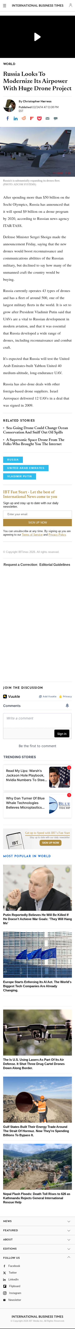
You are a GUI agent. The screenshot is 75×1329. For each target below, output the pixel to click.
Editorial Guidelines (54, 564)
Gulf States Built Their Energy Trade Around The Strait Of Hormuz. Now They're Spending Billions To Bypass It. (36, 1131)
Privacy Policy (57, 534)
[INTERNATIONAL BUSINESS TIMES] (38, 6)
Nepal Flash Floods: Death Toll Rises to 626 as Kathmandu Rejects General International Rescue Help (36, 1198)
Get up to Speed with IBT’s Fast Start (47, 833)
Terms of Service (32, 534)
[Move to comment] (55, 118)
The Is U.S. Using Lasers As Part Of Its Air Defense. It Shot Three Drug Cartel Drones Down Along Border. (34, 1064)
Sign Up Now (50, 842)
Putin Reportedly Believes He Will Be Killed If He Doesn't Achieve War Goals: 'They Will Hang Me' (37, 919)
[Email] (47, 118)
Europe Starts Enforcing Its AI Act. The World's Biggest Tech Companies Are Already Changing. (37, 986)
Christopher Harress (37, 101)
